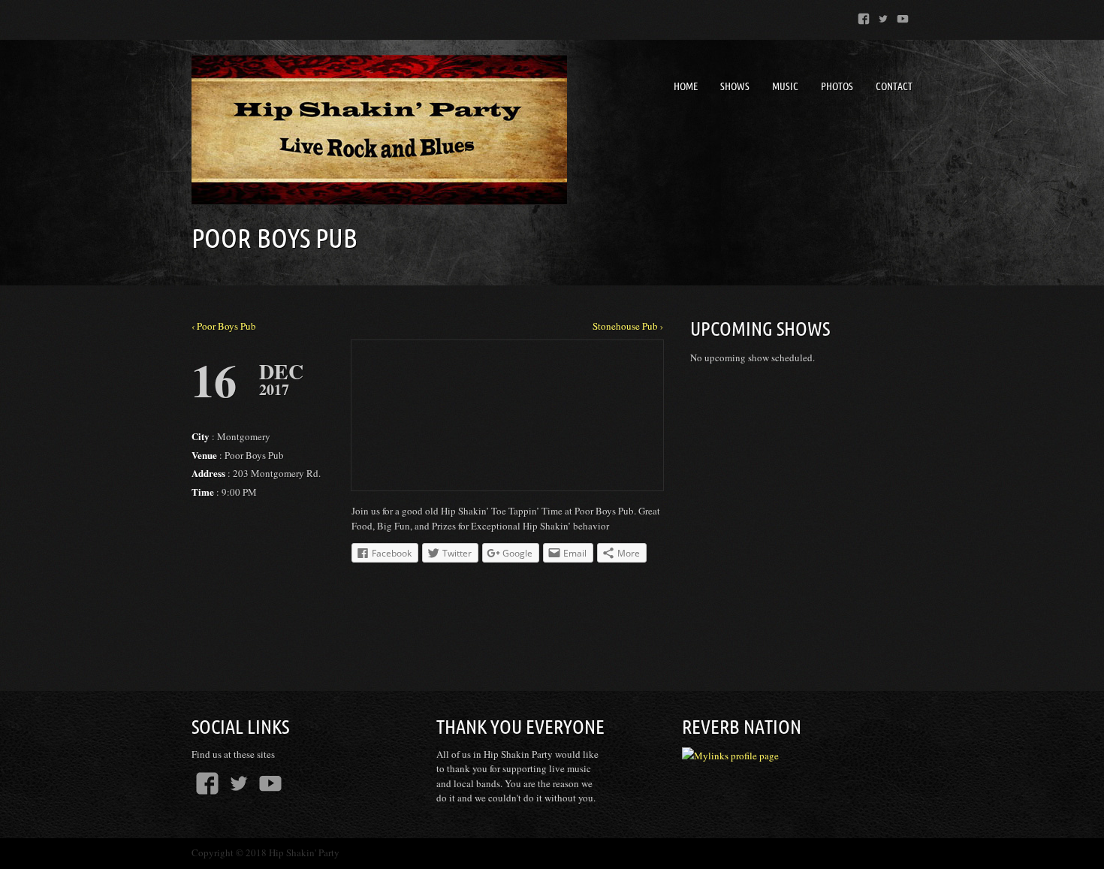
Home (686, 86)
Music (785, 86)
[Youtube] (903, 16)
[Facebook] (864, 16)
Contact (894, 86)
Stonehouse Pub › (628, 326)
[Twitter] (883, 16)
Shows (735, 86)
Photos (837, 86)
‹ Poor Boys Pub (224, 326)
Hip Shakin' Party (304, 852)
